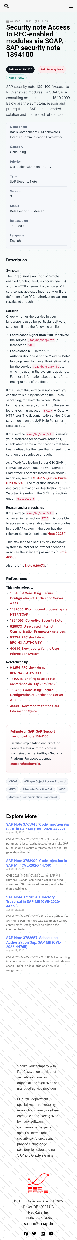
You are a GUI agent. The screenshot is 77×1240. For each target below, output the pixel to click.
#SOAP (13, 781)
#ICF (62, 789)
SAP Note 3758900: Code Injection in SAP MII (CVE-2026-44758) (36, 863)
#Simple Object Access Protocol (45, 781)
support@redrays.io (25, 764)
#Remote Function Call (37, 789)
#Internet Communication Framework (33, 797)
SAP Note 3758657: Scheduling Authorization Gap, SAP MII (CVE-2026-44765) (34, 942)
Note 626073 (35, 565)
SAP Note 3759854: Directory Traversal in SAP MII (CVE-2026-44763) (33, 901)
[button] (6, 6)
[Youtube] (51, 1234)
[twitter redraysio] (34, 1234)
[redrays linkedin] (43, 1234)
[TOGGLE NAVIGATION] (61, 6)
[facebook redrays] (26, 1234)
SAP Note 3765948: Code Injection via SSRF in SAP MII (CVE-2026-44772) (37, 826)
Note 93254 (57, 534)
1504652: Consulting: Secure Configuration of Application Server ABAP (36, 598)
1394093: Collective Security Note (36, 620)
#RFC (12, 789)
